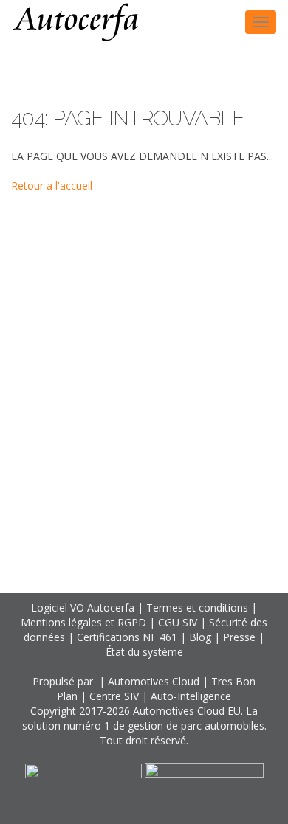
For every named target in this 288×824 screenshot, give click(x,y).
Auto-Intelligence (191, 696)
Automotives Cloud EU (187, 711)
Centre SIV (114, 696)
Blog (200, 637)
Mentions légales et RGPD (83, 622)
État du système (144, 652)
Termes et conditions (197, 607)
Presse (239, 637)
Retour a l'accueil (51, 186)
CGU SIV (177, 622)
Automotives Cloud (153, 681)
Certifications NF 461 (127, 637)
